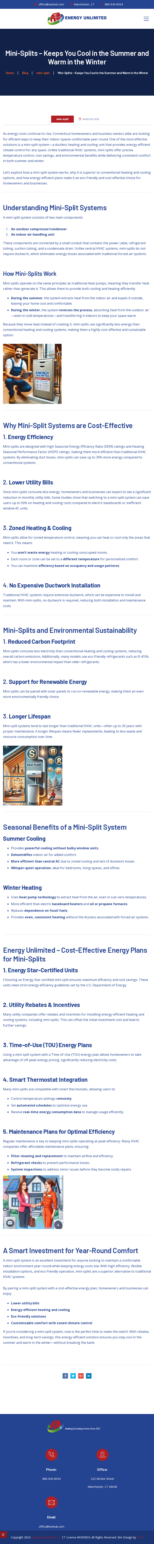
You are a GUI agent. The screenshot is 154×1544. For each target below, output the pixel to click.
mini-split (62, 119)
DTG (140, 1537)
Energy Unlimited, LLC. (46, 1537)
